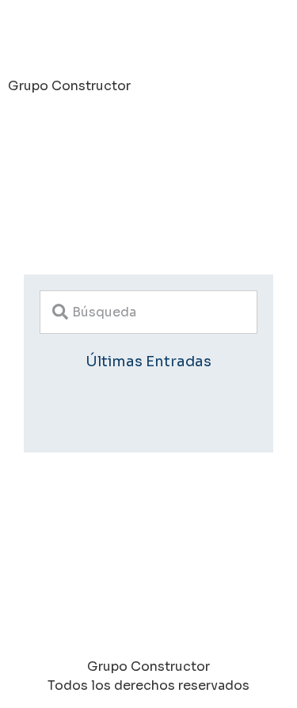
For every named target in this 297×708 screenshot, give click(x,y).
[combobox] (148, 312)
